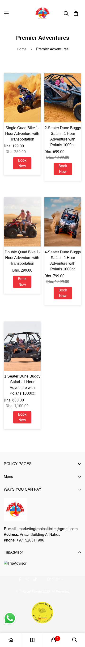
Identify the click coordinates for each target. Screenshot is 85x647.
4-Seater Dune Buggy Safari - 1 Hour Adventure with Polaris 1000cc (63, 260)
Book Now (22, 163)
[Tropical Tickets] (42, 13)
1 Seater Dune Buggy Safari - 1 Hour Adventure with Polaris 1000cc (22, 384)
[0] (53, 640)
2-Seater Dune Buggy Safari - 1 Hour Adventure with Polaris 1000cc (63, 136)
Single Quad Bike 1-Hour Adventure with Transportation (22, 133)
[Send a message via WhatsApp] (9, 618)
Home (21, 49)
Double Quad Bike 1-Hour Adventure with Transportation (22, 257)
